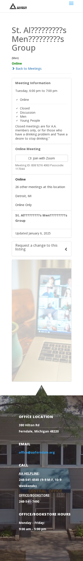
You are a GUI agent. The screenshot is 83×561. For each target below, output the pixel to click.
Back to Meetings (28, 68)
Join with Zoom (43, 158)
